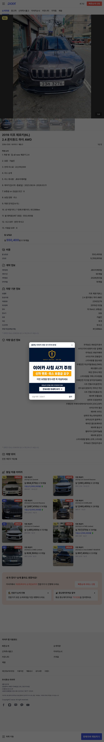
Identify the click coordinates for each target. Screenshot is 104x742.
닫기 (70, 397)
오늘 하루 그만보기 (38, 397)
